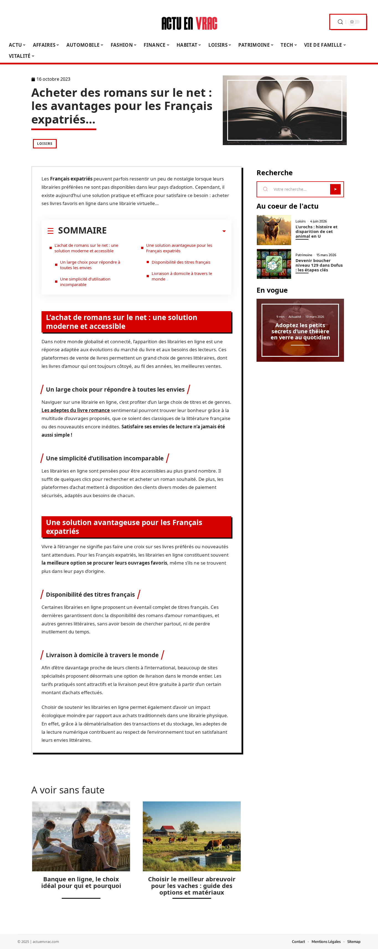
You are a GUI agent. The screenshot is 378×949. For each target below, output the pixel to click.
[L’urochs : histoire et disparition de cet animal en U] (274, 230)
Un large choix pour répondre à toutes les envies (90, 264)
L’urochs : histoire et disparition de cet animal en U (317, 231)
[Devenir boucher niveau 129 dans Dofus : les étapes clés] (274, 264)
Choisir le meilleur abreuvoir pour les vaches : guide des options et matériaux (191, 885)
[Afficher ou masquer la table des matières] (166, 231)
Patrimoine (304, 255)
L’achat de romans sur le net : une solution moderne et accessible (86, 247)
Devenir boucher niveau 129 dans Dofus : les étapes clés (319, 265)
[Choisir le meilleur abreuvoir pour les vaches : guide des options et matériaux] (192, 836)
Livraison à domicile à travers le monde (182, 276)
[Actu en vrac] (189, 21)
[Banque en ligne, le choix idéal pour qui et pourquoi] (81, 836)
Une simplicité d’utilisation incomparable (85, 281)
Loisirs (45, 143)
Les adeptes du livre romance (76, 410)
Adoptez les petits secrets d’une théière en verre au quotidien (300, 331)
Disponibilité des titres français (181, 262)
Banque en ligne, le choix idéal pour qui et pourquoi (81, 882)
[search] (340, 22)
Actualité (295, 316)
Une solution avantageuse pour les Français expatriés (179, 247)
